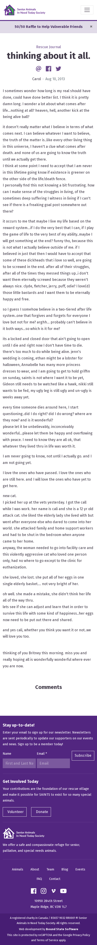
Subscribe (83, 755)
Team (50, 869)
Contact (54, 879)
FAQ (39, 879)
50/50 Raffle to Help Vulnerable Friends (49, 27)
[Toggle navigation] (87, 9)
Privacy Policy (81, 935)
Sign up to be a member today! (40, 744)
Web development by (48, 929)
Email (42, 754)
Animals (17, 869)
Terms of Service (47, 940)
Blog (64, 869)
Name (7, 754)
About (34, 869)
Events (80, 869)
